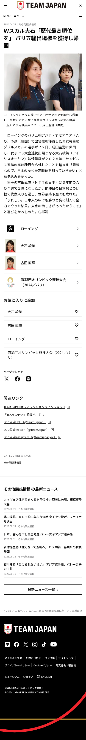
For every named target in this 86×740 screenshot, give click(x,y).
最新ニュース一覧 (41, 589)
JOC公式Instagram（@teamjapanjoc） (30, 437)
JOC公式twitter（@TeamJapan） (26, 429)
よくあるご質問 (13, 658)
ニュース (20, 610)
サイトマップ (66, 658)
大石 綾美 (15, 311)
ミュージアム (12, 676)
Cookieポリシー (42, 665)
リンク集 (50, 658)
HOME (7, 610)
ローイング (16, 338)
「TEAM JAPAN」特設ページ (23, 414)
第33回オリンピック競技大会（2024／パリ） (39, 355)
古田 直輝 (15, 325)
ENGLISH (46, 676)
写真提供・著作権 (66, 665)
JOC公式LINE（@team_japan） (25, 422)
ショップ (28, 676)
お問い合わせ (33, 658)
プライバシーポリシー (17, 665)
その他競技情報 (12, 462)
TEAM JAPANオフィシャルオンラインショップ (34, 407)
